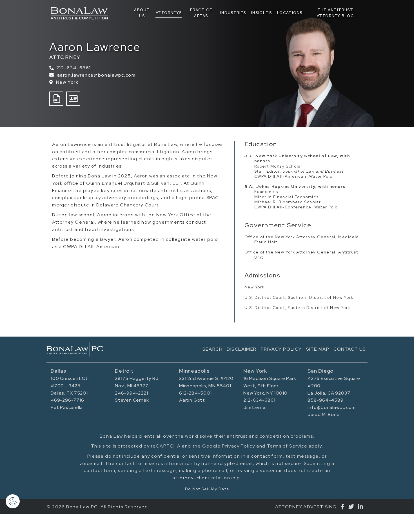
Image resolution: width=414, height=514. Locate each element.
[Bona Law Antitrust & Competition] (74, 349)
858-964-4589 (326, 400)
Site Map (318, 349)
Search (212, 349)
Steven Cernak (132, 400)
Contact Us (349, 349)
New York (67, 82)
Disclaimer (242, 349)
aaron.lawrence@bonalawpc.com (96, 75)
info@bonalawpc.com (331, 407)
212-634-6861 (72, 68)
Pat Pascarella (67, 407)
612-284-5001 (195, 393)
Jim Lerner (255, 407)
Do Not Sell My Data (207, 488)
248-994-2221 (131, 393)
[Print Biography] (56, 99)
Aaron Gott (192, 400)
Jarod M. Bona (323, 414)
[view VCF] (73, 99)
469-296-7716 (67, 400)
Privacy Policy (281, 349)
